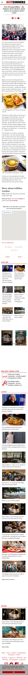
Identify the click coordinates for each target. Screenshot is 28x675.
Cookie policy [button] (10, 668)
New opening (8, 246)
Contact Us (12, 658)
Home (3, 653)
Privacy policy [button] (18, 668)
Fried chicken (18, 246)
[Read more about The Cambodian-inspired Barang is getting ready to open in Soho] (19, 268)
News (8, 653)
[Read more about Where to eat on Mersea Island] (19, 310)
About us (4, 658)
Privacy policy (13, 659)
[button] (10, 18)
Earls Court (14, 250)
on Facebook (13, 200)
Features (14, 653)
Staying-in (11, 655)
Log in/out (22, 659)
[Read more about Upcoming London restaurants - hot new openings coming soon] (4, 383)
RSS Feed (19, 658)
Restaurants (21, 653)
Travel (18, 655)
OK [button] (14, 672)
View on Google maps (8, 242)
